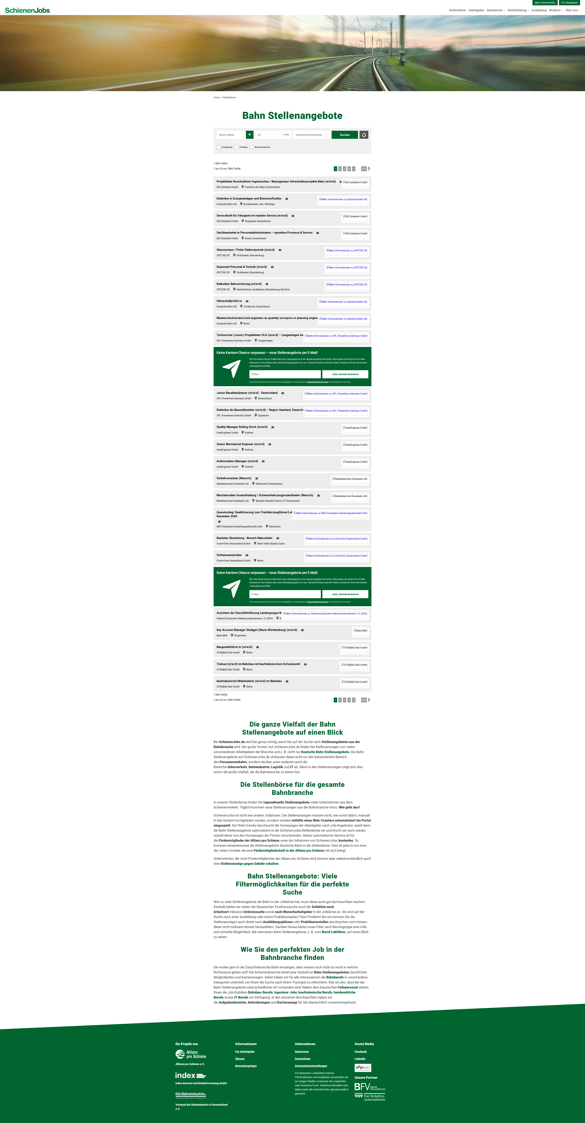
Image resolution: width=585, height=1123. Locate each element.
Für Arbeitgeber (569, 2)
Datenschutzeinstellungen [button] (311, 1065)
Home (217, 97)
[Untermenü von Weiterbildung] (528, 10)
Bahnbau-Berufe (260, 992)
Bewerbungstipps (246, 1065)
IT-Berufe (241, 997)
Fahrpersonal (348, 987)
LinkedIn (360, 1058)
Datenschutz (302, 1058)
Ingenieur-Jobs (285, 992)
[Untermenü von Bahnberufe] (504, 10)
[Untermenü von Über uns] (579, 10)
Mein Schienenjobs (545, 2)
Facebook (361, 1051)
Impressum (302, 1051)
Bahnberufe (335, 977)
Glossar (240, 1058)
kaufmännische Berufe (315, 992)
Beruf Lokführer (334, 932)
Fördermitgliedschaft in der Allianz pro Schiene (289, 850)
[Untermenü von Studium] (562, 10)
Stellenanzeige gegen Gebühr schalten (249, 864)
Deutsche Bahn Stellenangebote (325, 752)
